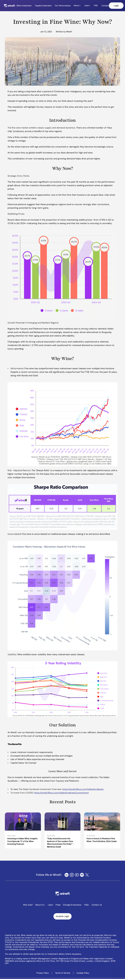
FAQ (96, 5)
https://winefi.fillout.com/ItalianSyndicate (83, 789)
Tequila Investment (43, 5)
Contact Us (97, 905)
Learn (87, 5)
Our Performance (63, 5)
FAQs (86, 905)
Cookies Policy (82, 973)
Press (58, 905)
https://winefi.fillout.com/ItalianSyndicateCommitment (61, 792)
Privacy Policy (42, 973)
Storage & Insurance (72, 905)
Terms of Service (62, 973)
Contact (105, 5)
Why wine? (28, 905)
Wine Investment (24, 5)
